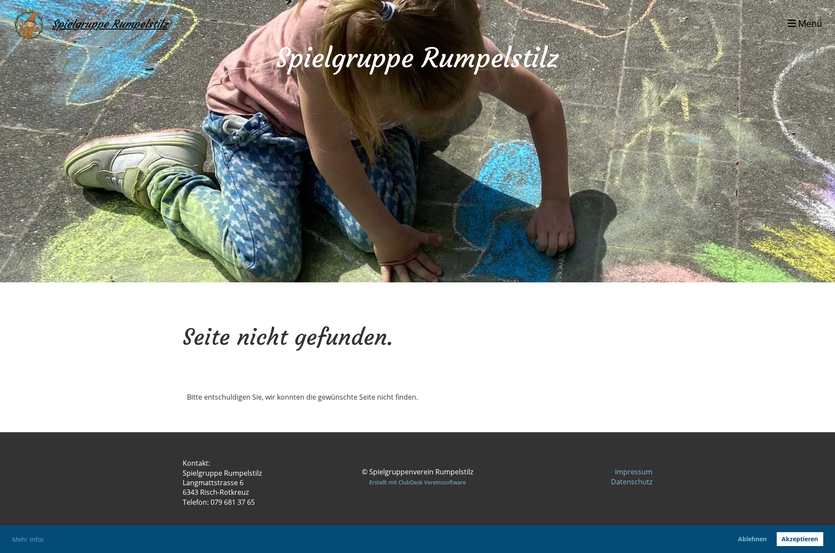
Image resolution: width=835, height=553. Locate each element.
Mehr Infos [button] (28, 539)
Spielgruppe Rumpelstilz (109, 24)
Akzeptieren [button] (800, 539)
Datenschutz (631, 482)
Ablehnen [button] (752, 539)
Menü (809, 23)
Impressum (633, 472)
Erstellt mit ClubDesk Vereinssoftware (417, 482)
